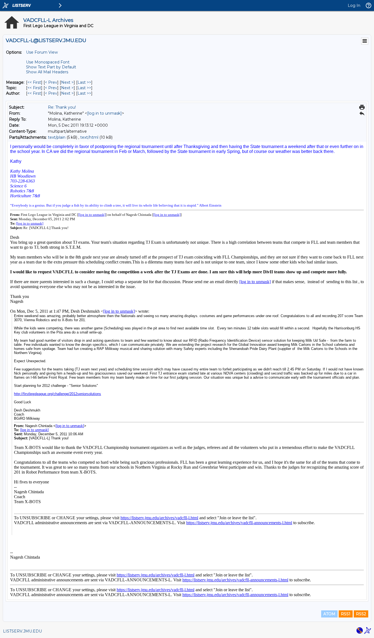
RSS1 (345, 613)
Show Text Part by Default (51, 67)
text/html (89, 137)
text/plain (56, 137)
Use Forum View (42, 52)
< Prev (51, 82)
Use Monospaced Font (48, 62)
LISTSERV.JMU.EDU (22, 631)
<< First (34, 82)
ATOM (329, 613)
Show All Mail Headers (47, 71)
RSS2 (361, 613)
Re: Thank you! (62, 107)
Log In (354, 5)
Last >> (84, 82)
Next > (67, 82)
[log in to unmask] (104, 113)
